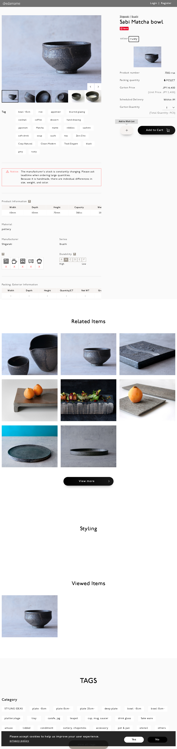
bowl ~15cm (24, 112)
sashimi (87, 128)
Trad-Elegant (71, 144)
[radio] (134, 39)
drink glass (124, 718)
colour (124, 38)
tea (66, 136)
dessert (54, 120)
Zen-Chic (81, 136)
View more (87, 481)
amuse (9, 728)
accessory (102, 728)
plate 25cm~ (87, 708)
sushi (53, 136)
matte (55, 128)
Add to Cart (154, 130)
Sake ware (147, 718)
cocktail (22, 120)
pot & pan (124, 728)
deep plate (111, 708)
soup (39, 136)
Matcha (40, 128)
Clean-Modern (48, 144)
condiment (46, 728)
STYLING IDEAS (13, 708)
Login (153, 3)
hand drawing (74, 120)
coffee (38, 120)
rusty (34, 152)
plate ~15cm (39, 708)
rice (41, 112)
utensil (143, 728)
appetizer (56, 112)
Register (166, 3)
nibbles (70, 128)
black (89, 144)
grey (20, 152)
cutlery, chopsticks (74, 728)
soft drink (23, 136)
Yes (134, 739)
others (162, 728)
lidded (26, 728)
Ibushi (135, 16)
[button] (127, 130)
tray (34, 718)
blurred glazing (77, 112)
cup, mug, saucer (98, 718)
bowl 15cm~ (158, 708)
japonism (23, 128)
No (157, 739)
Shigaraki (124, 16)
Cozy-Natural (25, 144)
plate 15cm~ (63, 708)
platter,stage (12, 718)
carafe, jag (54, 718)
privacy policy (19, 741)
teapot (74, 718)
